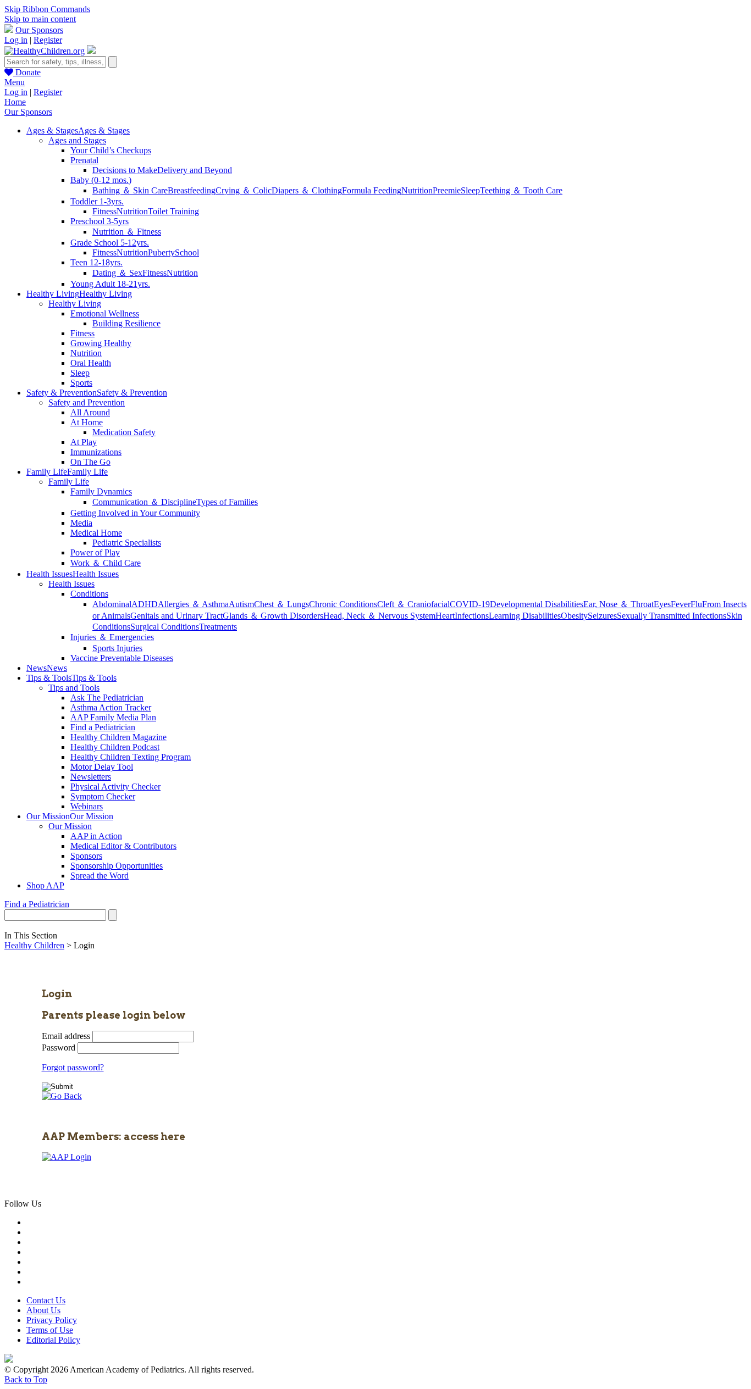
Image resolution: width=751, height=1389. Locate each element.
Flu (696, 604)
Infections (472, 615)
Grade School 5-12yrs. (109, 242)
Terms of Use (49, 1330)
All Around (90, 412)
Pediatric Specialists (126, 542)
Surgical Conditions (164, 626)
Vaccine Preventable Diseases (121, 658)
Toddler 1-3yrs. (97, 201)
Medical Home (96, 532)
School (187, 252)
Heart (445, 615)
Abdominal (111, 604)
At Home (86, 422)
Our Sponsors (39, 30)
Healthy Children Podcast (114, 747)
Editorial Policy (53, 1339)
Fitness (104, 211)
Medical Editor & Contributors (123, 846)
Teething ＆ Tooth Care (521, 190)
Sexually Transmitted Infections (671, 615)
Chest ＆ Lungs (281, 604)
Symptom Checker (102, 796)
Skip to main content (40, 19)
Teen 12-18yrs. (96, 262)
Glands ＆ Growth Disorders (273, 615)
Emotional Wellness (104, 313)
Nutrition (417, 190)
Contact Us (45, 1300)
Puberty (161, 252)
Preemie (447, 190)
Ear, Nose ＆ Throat (618, 604)
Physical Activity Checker (115, 786)
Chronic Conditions (343, 604)
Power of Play (95, 552)
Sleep (470, 190)
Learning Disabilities (525, 615)
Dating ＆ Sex (117, 272)
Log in (15, 40)
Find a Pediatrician (102, 727)
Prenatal (84, 160)
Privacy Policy (51, 1320)
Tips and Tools (74, 687)
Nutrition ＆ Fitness (126, 231)
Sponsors (86, 855)
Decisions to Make (124, 170)
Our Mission (70, 826)
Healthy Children (34, 945)
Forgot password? (73, 1067)
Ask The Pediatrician (106, 697)
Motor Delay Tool (101, 766)
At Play (83, 442)
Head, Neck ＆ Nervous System (379, 615)
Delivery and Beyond (194, 170)
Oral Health (90, 363)
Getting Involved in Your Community (135, 513)
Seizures (602, 615)
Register (48, 40)
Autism (241, 604)
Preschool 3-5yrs (99, 221)
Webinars (86, 806)
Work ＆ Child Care (105, 563)
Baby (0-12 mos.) (100, 180)
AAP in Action (96, 836)
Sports (81, 382)
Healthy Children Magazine (118, 737)
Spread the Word (99, 875)
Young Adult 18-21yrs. (110, 283)
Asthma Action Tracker (110, 707)
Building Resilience (126, 323)
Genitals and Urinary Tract (176, 615)
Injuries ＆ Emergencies (112, 637)
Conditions (89, 593)
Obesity (574, 615)
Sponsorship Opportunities (116, 865)
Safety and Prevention (86, 402)
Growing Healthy (100, 343)
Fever (681, 604)
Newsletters (90, 776)
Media (81, 522)
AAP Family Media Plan (113, 717)
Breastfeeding (192, 190)
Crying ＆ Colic (244, 190)
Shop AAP (45, 885)
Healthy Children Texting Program (130, 757)
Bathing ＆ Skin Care (130, 190)
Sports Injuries (117, 648)
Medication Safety (124, 432)
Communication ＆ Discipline (144, 502)
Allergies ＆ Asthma (193, 604)
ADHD (144, 604)
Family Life (68, 481)
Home (15, 102)
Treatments (218, 626)
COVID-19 (470, 604)
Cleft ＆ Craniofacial (413, 604)
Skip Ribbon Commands (47, 9)
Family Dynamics (101, 491)
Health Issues (71, 583)
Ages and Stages (77, 140)
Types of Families (227, 502)
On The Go (90, 461)
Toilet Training (173, 211)
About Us (43, 1310)
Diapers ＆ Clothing (307, 190)
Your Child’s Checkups (110, 150)
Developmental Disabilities (536, 604)
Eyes (662, 604)
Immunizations (96, 452)
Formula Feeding (371, 190)
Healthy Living (74, 303)
